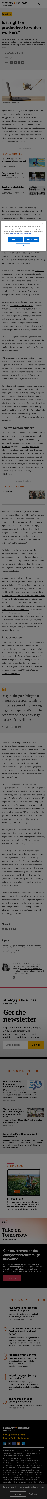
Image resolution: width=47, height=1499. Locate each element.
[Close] (42, 223)
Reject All (15, 239)
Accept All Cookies (32, 239)
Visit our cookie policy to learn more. (21, 233)
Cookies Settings (22, 246)
